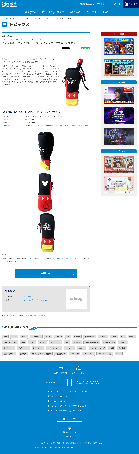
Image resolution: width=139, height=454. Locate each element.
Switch (132, 337)
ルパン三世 (74, 354)
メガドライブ (23, 348)
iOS (68, 337)
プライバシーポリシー (58, 401)
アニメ (77, 12)
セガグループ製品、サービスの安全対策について (68, 406)
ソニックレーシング (97, 348)
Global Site (71, 419)
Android (59, 337)
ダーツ (93, 12)
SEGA (14, 337)
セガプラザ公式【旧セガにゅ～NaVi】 (66, 259)
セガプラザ (34, 259)
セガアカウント (9, 354)
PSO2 (111, 348)
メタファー (70, 348)
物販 (23, 342)
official (46, 273)
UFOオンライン (109, 342)
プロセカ (123, 342)
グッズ (32, 342)
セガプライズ (56, 342)
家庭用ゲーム (90, 337)
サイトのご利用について (59, 396)
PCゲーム (103, 337)
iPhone (77, 337)
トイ (67, 342)
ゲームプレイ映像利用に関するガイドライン (66, 411)
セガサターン (38, 348)
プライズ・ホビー (55, 12)
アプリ (48, 337)
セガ (5, 337)
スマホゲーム (36, 337)
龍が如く (122, 348)
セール (118, 354)
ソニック (82, 348)
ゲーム (33, 12)
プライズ (42, 342)
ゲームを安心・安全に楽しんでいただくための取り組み (70, 392)
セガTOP (5, 18)
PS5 (122, 337)
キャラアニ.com (76, 125)
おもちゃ (77, 342)
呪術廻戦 (23, 354)
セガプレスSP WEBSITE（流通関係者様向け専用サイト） (87, 382)
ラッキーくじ (8, 348)
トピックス (108, 12)
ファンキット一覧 (104, 354)
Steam (114, 337)
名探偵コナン (61, 354)
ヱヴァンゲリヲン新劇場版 (41, 354)
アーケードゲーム (10, 342)
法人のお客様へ (51, 382)
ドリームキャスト (54, 348)
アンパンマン (88, 354)
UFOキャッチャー (91, 342)
